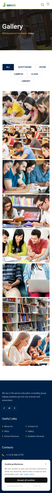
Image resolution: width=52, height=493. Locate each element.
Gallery (31, 431)
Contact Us (33, 426)
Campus (18, 74)
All (8, 67)
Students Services (36, 436)
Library (26, 81)
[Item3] (26, 246)
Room (42, 67)
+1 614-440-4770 (14, 455)
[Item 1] (26, 314)
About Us (8, 426)
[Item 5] (26, 177)
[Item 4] (26, 211)
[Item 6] (26, 142)
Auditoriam (24, 67)
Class (34, 74)
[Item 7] (26, 108)
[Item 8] (26, 349)
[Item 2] (26, 280)
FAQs (6, 431)
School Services (11, 436)
